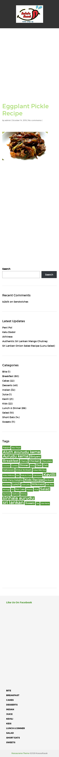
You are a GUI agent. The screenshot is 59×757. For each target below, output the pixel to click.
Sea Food (6, 494)
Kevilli (49, 474)
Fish (46, 465)
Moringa (6, 490)
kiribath (49, 480)
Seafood (15, 494)
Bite (4, 371)
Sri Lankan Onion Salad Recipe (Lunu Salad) (28, 345)
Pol (12, 490)
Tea (37, 503)
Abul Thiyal (16, 448)
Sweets (6, 421)
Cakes (5, 380)
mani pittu (26, 485)
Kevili (5, 398)
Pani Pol (7, 327)
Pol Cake (20, 489)
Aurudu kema (15, 456)
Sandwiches (21, 301)
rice (36, 489)
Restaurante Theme (20, 753)
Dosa (32, 466)
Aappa (6, 447)
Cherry (23, 461)
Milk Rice (49, 485)
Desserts (7, 385)
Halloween (8, 470)
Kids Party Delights (13, 480)
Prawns (30, 490)
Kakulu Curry (26, 475)
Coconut (6, 466)
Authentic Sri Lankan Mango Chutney (25, 341)
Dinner (24, 465)
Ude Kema (45, 503)
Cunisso (15, 466)
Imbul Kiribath (23, 470)
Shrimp (24, 494)
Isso (17, 475)
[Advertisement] (29, 59)
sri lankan (13, 502)
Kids (5, 403)
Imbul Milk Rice (39, 470)
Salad (5, 412)
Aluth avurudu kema (21, 452)
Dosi (39, 465)
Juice (5, 394)
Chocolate (46, 461)
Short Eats (8, 417)
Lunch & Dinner (11, 408)
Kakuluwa (37, 475)
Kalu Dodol (8, 332)
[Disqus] (29, 205)
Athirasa (7, 336)
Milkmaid (38, 484)
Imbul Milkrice (8, 475)
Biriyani (35, 456)
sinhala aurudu (18, 498)
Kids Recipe (34, 480)
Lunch (16, 484)
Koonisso (6, 485)
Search (6, 268)
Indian (6, 389)
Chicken (34, 461)
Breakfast (7, 376)
